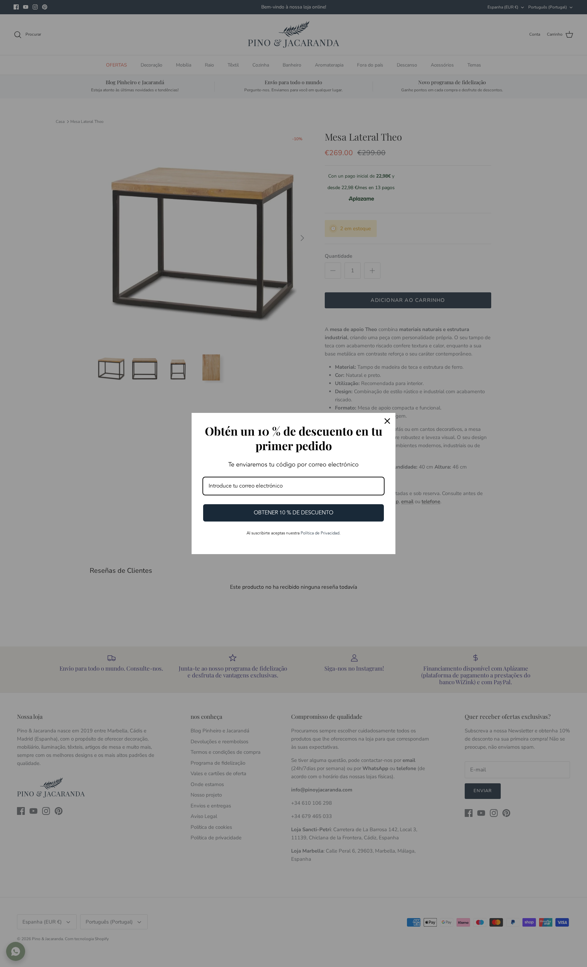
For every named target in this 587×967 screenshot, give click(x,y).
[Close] (387, 421)
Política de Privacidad (320, 533)
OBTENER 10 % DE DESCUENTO (293, 513)
